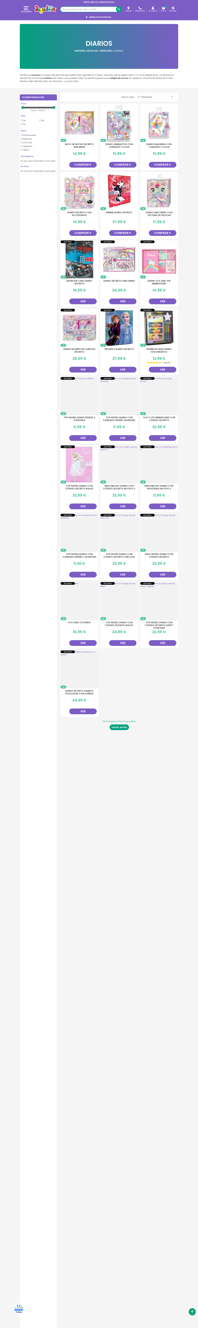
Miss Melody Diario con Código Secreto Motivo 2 (119, 487)
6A (43, 120)
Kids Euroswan (29, 135)
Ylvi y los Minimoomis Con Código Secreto (159, 419)
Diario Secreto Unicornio (119, 280)
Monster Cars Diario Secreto (79, 282)
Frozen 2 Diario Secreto (119, 349)
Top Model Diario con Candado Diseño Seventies (119, 419)
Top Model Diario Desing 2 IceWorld (79, 419)
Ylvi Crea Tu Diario (79, 622)
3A (24, 120)
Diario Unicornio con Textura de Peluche (159, 214)
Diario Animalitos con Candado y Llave (119, 146)
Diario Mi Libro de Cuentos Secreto (79, 350)
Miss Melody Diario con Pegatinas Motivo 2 (159, 487)
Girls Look (27, 142)
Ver (83, 301)
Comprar (83, 165)
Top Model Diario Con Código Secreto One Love (119, 555)
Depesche (27, 139)
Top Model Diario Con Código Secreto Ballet (79, 487)
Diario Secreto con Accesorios (79, 214)
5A (24, 124)
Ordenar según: (128, 97)
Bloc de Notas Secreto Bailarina (79, 146)
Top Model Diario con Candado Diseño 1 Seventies (79, 555)
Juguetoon (27, 146)
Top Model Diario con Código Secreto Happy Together (159, 625)
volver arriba (119, 727)
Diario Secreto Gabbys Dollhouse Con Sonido (79, 692)
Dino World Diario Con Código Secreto (159, 555)
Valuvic (26, 150)
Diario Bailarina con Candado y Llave (159, 146)
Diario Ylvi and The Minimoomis (159, 282)
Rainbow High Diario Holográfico (159, 350)
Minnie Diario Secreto (119, 212)
